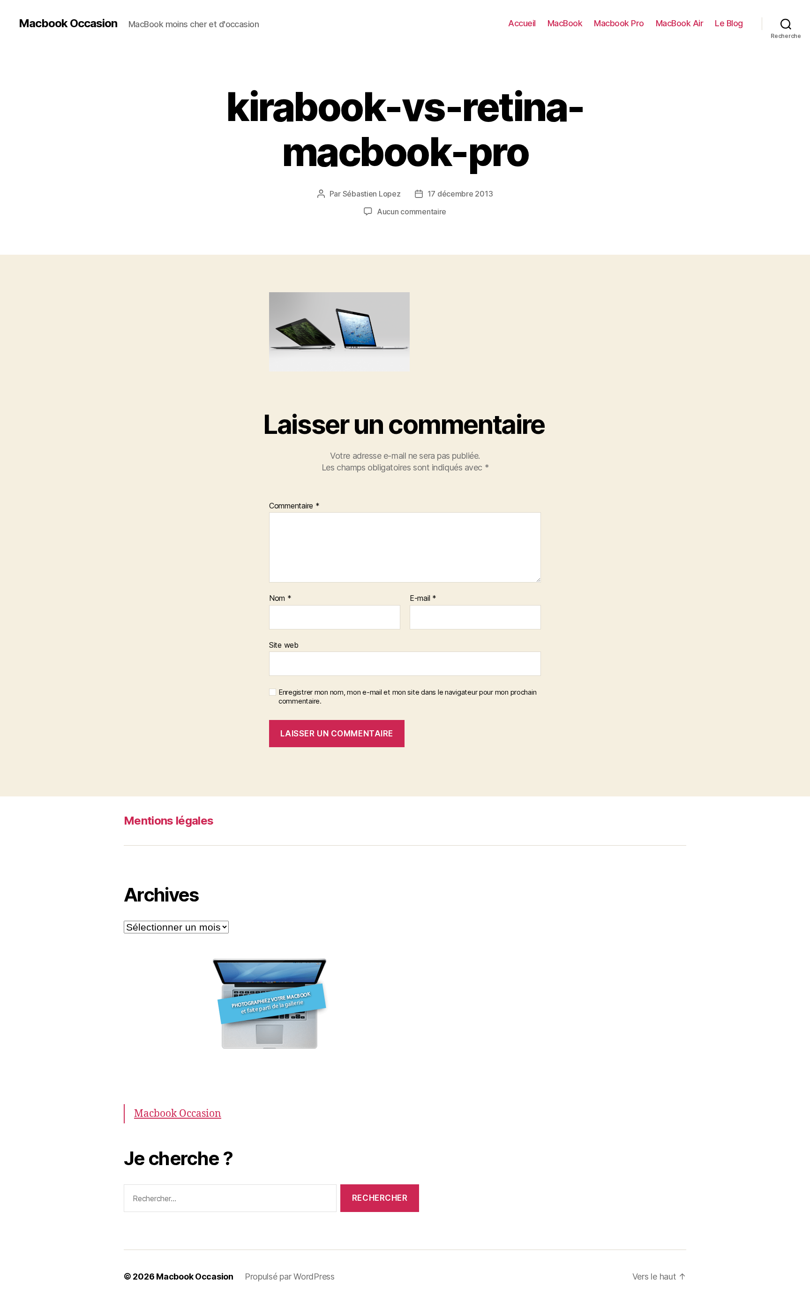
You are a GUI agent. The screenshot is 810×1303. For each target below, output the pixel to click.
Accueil (522, 23)
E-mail (423, 598)
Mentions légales (168, 820)
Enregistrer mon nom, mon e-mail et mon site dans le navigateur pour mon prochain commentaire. (407, 696)
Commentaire (294, 506)
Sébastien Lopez (372, 193)
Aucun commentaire (411, 211)
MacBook (565, 23)
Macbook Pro (619, 23)
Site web (284, 644)
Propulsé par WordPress (290, 1276)
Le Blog (729, 23)
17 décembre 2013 (460, 193)
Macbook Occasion (68, 23)
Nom (280, 598)
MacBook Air (680, 23)
